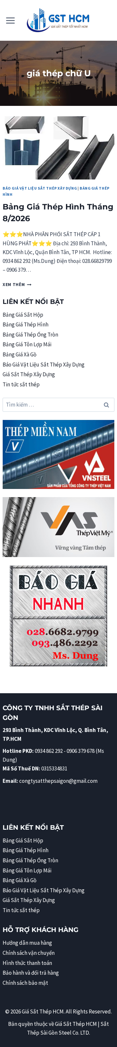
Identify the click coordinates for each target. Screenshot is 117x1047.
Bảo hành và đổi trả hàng (31, 972)
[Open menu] (11, 20)
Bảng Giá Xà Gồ (19, 354)
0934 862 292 (49, 750)
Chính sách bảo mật (25, 982)
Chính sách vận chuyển (29, 952)
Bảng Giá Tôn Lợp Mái (27, 344)
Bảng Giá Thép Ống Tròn (30, 334)
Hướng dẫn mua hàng (27, 942)
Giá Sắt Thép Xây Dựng (29, 374)
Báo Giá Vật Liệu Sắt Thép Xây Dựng (40, 188)
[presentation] (58, 147)
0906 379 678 (81, 750)
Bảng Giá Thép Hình (25, 324)
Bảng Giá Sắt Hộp (23, 314)
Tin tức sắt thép (21, 384)
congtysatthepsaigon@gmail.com (58, 780)
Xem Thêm (17, 284)
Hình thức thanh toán (27, 963)
